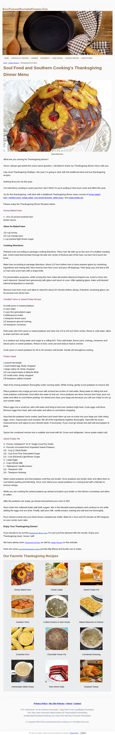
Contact (77, 703)
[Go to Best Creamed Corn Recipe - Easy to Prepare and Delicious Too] (22, 649)
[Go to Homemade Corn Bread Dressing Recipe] (91, 649)
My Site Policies (56, 703)
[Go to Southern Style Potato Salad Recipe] (56, 584)
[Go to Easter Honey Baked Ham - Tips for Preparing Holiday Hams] (22, 584)
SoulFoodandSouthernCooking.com (25, 8)
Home (6, 58)
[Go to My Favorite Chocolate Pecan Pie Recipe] (56, 649)
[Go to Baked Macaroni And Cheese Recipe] (91, 617)
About (69, 703)
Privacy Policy (41, 703)
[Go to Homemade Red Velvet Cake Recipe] (56, 681)
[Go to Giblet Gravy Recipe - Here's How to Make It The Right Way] (22, 681)
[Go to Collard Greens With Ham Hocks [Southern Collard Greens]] (56, 617)
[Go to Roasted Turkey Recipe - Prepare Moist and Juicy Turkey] (91, 681)
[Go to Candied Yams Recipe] (22, 617)
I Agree (83, 733)
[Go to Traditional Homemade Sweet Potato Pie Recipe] (91, 584)
